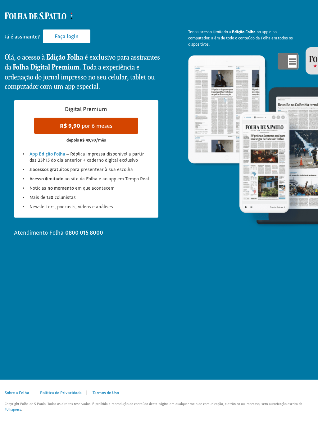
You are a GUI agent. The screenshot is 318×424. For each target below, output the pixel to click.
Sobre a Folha (17, 392)
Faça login (67, 36)
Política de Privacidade (61, 392)
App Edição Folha (47, 154)
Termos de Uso (106, 392)
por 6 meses (86, 126)
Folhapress (13, 409)
